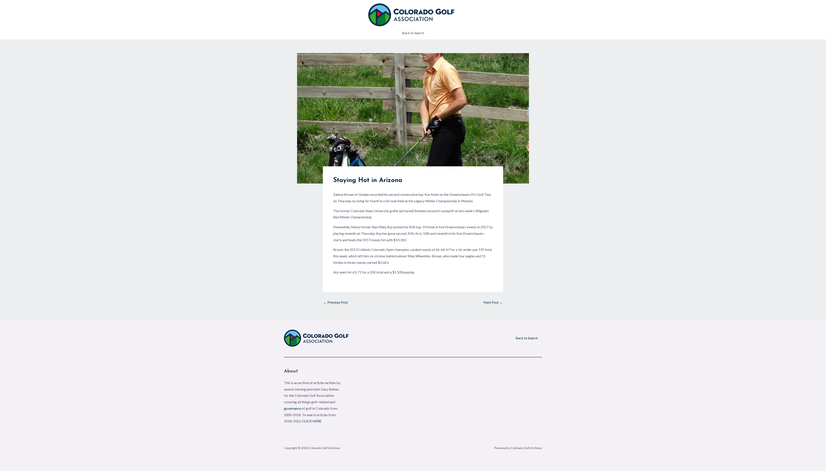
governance (292, 408)
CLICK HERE (311, 421)
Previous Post (335, 302)
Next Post (493, 302)
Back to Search (413, 33)
